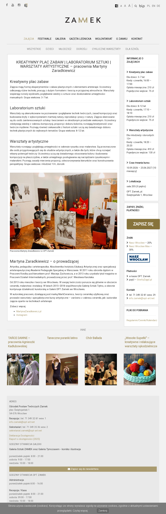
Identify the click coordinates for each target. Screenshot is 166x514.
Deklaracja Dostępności (21, 435)
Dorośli (81, 49)
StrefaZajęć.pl (144, 279)
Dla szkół (132, 49)
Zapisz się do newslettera (84, 469)
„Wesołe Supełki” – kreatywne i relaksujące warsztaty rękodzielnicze (141, 342)
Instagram (21, 315)
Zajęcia (29, 38)
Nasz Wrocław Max (139, 246)
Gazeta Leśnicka (80, 38)
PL (148, 5)
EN (153, 5)
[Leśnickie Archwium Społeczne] (26, 5)
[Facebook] (8, 5)
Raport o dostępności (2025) (24, 439)
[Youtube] (14, 5)
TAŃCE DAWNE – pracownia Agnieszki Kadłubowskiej (21, 342)
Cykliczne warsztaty (106, 49)
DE (158, 5)
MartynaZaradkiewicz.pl (28, 311)
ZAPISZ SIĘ (143, 224)
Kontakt (136, 38)
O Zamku (121, 38)
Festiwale (44, 38)
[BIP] (142, 5)
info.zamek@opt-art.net (141, 298)
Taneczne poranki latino (62, 338)
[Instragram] (20, 5)
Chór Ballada (94, 338)
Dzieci (50, 49)
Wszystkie (34, 49)
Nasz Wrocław (137, 242)
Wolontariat (103, 38)
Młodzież (65, 49)
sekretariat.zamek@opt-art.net (25, 430)
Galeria (60, 38)
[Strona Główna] (83, 20)
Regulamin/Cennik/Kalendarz (142, 320)
